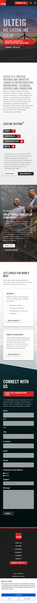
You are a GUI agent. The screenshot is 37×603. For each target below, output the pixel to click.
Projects (18, 552)
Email (5, 451)
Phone (5, 460)
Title (5, 432)
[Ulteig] (3, 3)
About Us (18, 543)
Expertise (18, 549)
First (4, 419)
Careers (18, 555)
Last (4, 427)
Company (7, 441)
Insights (18, 558)
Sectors (18, 546)
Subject (6, 479)
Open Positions (18, 573)
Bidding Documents (18, 576)
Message (7, 488)
